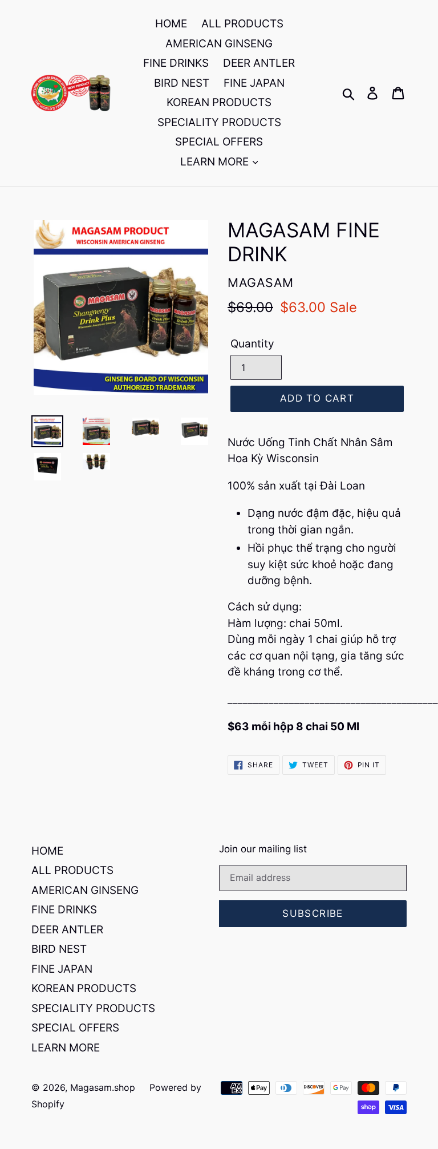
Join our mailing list (263, 849)
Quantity (252, 343)
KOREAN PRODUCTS (219, 102)
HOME (171, 23)
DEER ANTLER (259, 63)
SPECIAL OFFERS (219, 141)
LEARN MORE (216, 161)
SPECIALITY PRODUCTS (219, 122)
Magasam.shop (102, 1087)
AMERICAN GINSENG (219, 43)
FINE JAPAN (254, 83)
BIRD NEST (181, 83)
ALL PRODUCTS (242, 23)
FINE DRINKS (176, 63)
